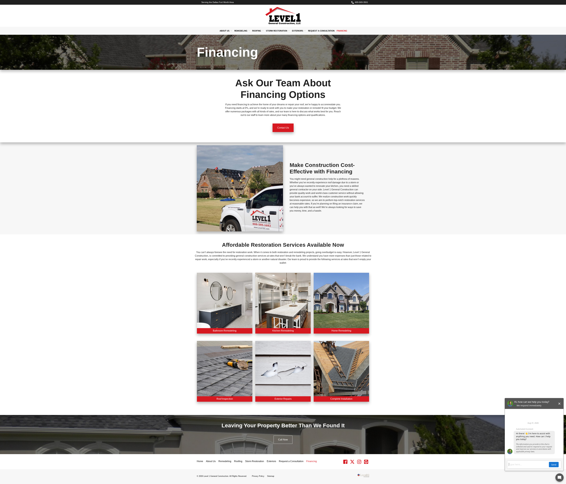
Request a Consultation (321, 31)
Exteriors (297, 31)
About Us (224, 31)
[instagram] (359, 462)
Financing (342, 31)
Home (200, 461)
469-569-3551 (361, 2)
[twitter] (352, 462)
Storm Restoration (276, 31)
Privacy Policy (258, 476)
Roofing (256, 31)
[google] (366, 462)
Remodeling (240, 31)
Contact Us (283, 127)
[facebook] (345, 462)
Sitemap (270, 476)
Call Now (283, 439)
